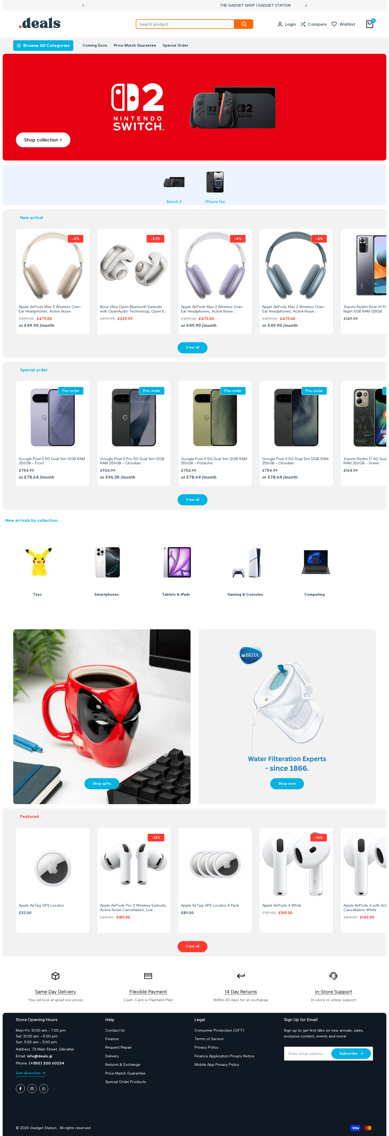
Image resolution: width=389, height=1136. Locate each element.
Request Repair (118, 1047)
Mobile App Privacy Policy (217, 1064)
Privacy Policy (206, 1047)
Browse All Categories (46, 45)
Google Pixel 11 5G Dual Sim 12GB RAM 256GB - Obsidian (295, 461)
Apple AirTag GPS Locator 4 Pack (210, 905)
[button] (46, 289)
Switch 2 (174, 202)
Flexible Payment (148, 992)
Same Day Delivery (55, 992)
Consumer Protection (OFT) (219, 1030)
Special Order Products (125, 1082)
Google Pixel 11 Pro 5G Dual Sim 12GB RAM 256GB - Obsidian (132, 461)
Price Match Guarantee (125, 1073)
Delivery (112, 1056)
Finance (112, 1039)
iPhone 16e (215, 202)
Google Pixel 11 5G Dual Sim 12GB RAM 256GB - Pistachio (214, 461)
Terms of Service (209, 1039)
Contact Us (115, 1030)
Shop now (287, 783)
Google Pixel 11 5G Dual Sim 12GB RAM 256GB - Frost (52, 461)
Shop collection (41, 140)
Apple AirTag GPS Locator (41, 905)
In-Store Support (333, 992)
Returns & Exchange (122, 1064)
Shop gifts (102, 783)
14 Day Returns (241, 992)
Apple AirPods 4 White (281, 905)
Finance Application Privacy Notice (224, 1056)
